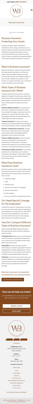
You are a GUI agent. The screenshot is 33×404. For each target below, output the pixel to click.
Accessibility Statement (16, 383)
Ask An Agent (16, 373)
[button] (13, 279)
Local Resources (16, 378)
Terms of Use (16, 388)
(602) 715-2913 (20, 2)
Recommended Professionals (16, 380)
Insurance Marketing (12, 401)
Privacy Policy (16, 385)
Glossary (16, 375)
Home (16, 371)
